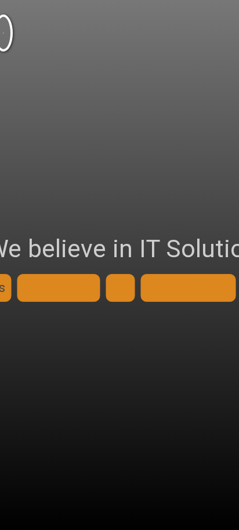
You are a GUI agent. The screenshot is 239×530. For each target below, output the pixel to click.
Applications (59, 287)
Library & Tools (188, 287)
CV (121, 287)
